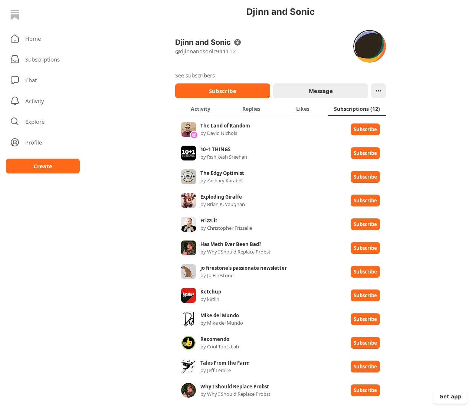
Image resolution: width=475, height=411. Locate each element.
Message (321, 91)
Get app (450, 396)
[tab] (200, 108)
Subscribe (222, 91)
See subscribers (195, 75)
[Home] (15, 15)
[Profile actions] (378, 90)
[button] (43, 38)
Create (42, 166)
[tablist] (280, 108)
